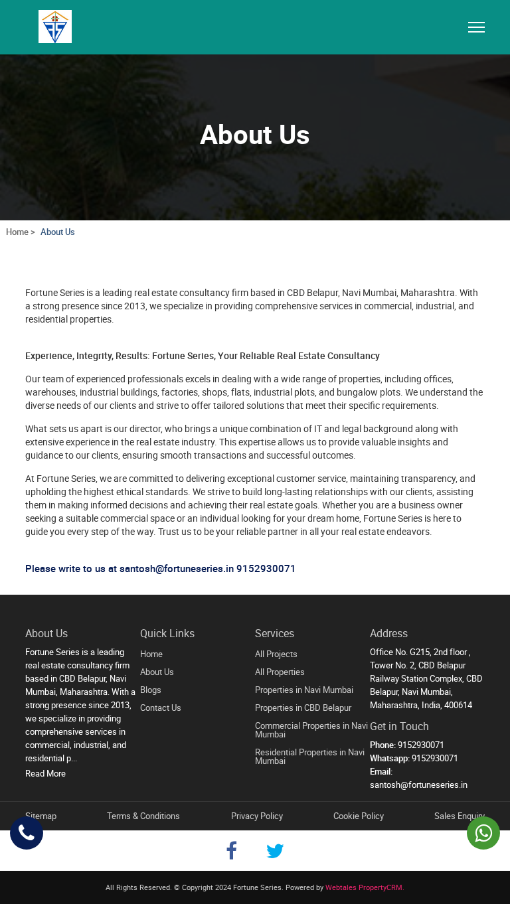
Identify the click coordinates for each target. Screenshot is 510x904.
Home (151, 654)
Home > (20, 232)
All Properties (280, 672)
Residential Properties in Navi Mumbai (310, 756)
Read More (45, 773)
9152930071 (266, 568)
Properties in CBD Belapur (303, 708)
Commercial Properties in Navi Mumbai (311, 729)
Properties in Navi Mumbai (304, 690)
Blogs (150, 690)
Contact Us (160, 708)
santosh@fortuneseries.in (419, 785)
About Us (58, 232)
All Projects (276, 654)
